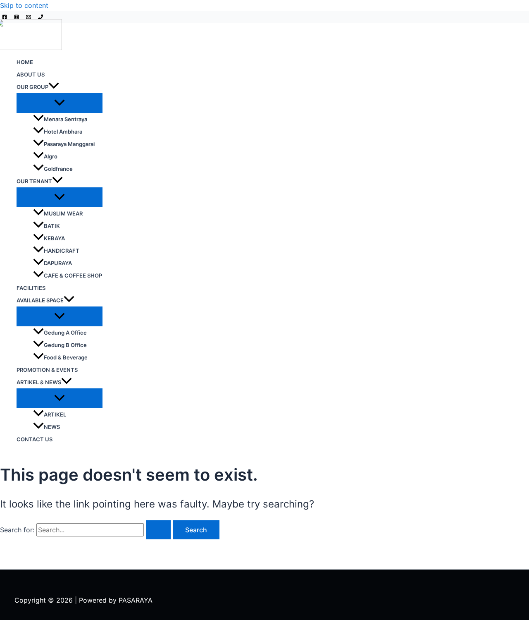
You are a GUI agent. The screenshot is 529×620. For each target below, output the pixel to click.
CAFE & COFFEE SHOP (73, 275)
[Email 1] (28, 17)
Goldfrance (58, 168)
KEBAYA (54, 238)
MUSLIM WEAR (63, 213)
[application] (53, 87)
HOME (25, 62)
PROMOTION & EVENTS (47, 369)
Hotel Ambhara (63, 131)
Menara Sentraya (65, 119)
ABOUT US (31, 74)
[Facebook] (4, 17)
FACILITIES (31, 288)
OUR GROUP (32, 87)
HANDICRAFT (61, 250)
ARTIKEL (55, 414)
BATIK (52, 226)
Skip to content (24, 5)
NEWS (52, 427)
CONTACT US (34, 439)
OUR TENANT (34, 181)
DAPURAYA (58, 263)
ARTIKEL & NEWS (39, 382)
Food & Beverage (66, 357)
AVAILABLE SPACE (40, 300)
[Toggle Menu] (59, 103)
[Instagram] (16, 17)
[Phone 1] (40, 17)
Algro (50, 156)
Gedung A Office (65, 332)
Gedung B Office (65, 345)
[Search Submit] (158, 529)
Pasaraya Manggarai (69, 144)
